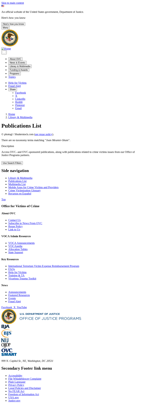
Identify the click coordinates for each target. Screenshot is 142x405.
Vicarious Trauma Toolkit (22, 278)
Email (18, 108)
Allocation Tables (18, 249)
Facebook (20, 92)
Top (3, 199)
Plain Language (16, 381)
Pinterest (20, 105)
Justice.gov (14, 400)
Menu (5, 27)
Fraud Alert (14, 85)
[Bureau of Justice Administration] (5, 327)
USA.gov (13, 397)
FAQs (11, 269)
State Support (15, 252)
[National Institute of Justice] (4, 341)
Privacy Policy (16, 385)
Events (12, 298)
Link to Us (14, 229)
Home (11, 114)
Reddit (19, 102)
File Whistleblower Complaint (24, 378)
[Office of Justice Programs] (9, 45)
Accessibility (15, 375)
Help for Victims (17, 82)
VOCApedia (15, 246)
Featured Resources (19, 295)
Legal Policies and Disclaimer (24, 388)
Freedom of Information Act (23, 394)
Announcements (17, 292)
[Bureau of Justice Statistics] (7, 336)
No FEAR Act (16, 391)
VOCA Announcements (21, 243)
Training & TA (16, 275)
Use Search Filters (12, 163)
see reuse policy (43, 134)
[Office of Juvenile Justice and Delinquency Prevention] (5, 346)
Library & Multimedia (20, 117)
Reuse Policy (15, 226)
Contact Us (14, 220)
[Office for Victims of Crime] (6, 351)
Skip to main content (12, 2)
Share (13, 89)
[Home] (6, 48)
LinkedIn (20, 98)
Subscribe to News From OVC (25, 223)
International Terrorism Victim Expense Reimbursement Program (43, 266)
